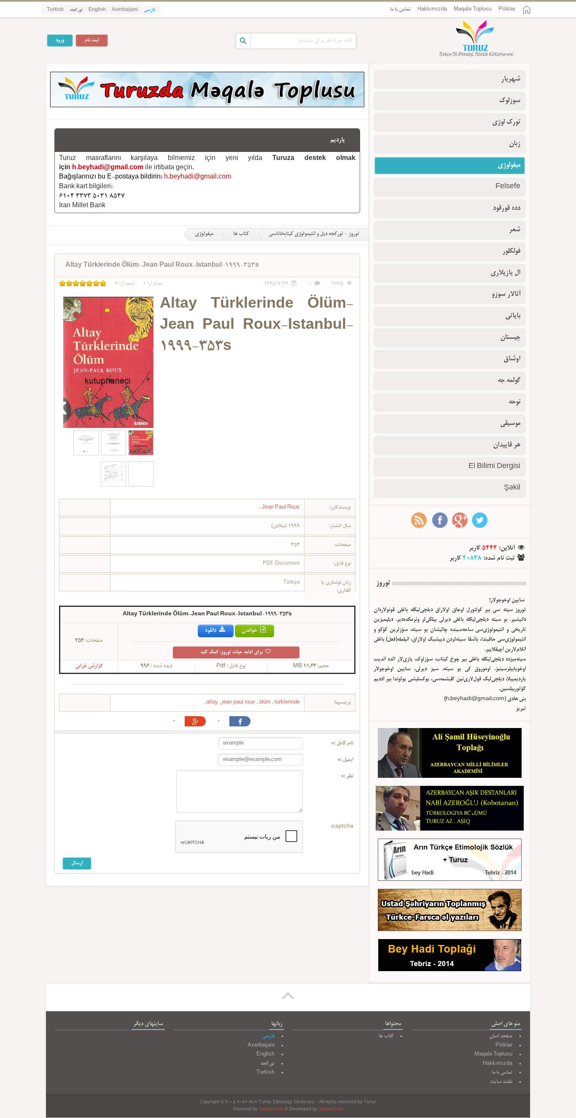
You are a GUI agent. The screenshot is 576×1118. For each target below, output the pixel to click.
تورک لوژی (506, 122)
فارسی (149, 10)
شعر (514, 230)
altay (212, 702)
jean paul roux (239, 702)
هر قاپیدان (506, 445)
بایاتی (512, 316)
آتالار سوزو (506, 294)
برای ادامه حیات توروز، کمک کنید (232, 652)
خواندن (250, 631)
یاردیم (337, 140)
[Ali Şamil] (450, 755)
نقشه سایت (501, 1082)
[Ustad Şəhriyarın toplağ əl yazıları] (450, 912)
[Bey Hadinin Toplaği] (449, 957)
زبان (514, 144)
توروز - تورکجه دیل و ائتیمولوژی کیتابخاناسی (314, 234)
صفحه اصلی (500, 1036)
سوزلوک (509, 101)
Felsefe (507, 187)
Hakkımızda (432, 9)
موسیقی (510, 424)
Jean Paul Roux (280, 507)
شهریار (510, 79)
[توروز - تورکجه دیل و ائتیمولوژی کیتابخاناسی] (467, 39)
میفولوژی (204, 234)
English (97, 10)
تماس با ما (400, 9)
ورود (60, 40)
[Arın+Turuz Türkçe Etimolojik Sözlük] (450, 862)
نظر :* (347, 777)
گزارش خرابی (89, 666)
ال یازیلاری (505, 273)
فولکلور (511, 251)
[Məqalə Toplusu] (207, 106)
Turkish (55, 10)
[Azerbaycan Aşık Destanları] (450, 810)
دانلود (211, 631)
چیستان (510, 337)
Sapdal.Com (271, 1109)
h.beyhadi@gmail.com (107, 168)
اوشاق (511, 359)
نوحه (514, 402)
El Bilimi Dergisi (494, 467)
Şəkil (512, 488)
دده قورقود (506, 208)
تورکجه (76, 10)
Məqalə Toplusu (473, 9)
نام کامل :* (342, 744)
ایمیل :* (345, 760)
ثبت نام (91, 40)
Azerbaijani (125, 10)
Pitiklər (506, 9)
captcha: (342, 827)
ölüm (265, 702)
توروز (383, 583)
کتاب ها (241, 234)
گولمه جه (509, 380)
